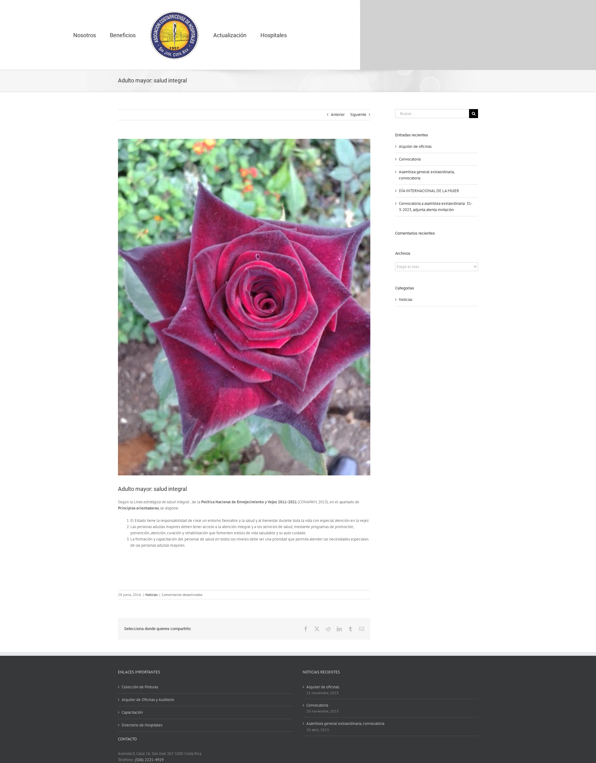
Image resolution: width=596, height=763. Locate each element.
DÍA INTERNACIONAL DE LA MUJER (429, 190)
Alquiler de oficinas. (415, 146)
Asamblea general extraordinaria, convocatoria (345, 723)
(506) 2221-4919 (149, 759)
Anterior (338, 114)
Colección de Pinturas (140, 687)
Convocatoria (410, 159)
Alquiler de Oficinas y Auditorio (148, 699)
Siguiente (358, 114)
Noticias (151, 594)
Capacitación (132, 712)
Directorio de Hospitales (142, 725)
